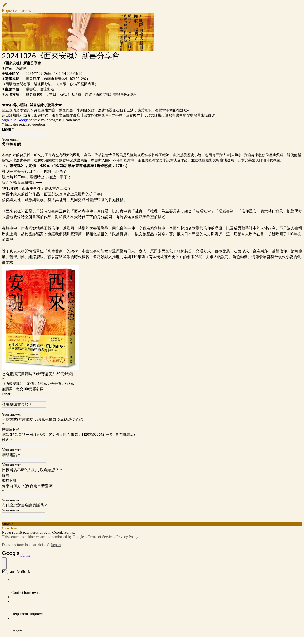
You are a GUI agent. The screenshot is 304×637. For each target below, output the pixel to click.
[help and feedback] (4, 563)
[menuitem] (156, 586)
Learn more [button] (72, 120)
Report (56, 545)
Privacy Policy (127, 537)
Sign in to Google (15, 120)
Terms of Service (100, 537)
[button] (152, 7)
